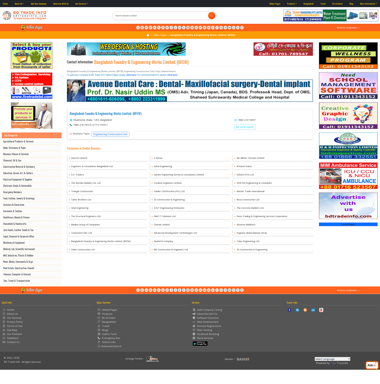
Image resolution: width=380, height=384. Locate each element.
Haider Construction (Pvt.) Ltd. (168, 191)
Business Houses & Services (16, 154)
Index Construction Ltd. (82, 249)
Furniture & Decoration (13, 204)
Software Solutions (207, 317)
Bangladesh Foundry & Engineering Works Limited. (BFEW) (105, 113)
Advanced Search (111, 346)
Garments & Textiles (12, 211)
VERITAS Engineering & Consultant (253, 182)
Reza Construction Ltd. (247, 199)
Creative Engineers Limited (166, 182)
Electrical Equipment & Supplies (17, 179)
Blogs (105, 330)
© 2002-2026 (11, 357)
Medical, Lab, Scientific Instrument (19, 249)
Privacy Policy (14, 321)
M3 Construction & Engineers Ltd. (169, 249)
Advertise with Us (206, 313)
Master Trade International (249, 191)
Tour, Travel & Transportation (16, 280)
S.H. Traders (76, 174)
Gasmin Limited (160, 224)
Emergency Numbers (12, 192)
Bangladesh (309, 3)
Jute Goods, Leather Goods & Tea (18, 230)
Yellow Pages (274, 3)
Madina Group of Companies (84, 224)
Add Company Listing (209, 309)
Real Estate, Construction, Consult (18, 268)
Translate (342, 363)
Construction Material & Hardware (19, 166)
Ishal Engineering (78, 207)
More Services (204, 338)
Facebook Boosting (207, 334)
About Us (18, 3)
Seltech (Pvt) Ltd (244, 174)
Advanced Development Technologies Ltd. (174, 232)
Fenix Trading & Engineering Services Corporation (260, 216)
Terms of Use (14, 326)
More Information (367, 3)
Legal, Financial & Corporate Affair (18, 236)
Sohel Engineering (161, 166)
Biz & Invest (337, 3)
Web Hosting (204, 330)
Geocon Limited (78, 157)
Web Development (207, 321)
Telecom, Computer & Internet (17, 274)
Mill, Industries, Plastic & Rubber (18, 255)
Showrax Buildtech (244, 224)
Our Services (80, 3)
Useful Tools (109, 334)
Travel (323, 3)
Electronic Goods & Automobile (17, 185)
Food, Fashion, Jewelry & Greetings (19, 198)
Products (291, 3)
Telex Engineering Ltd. (246, 241)
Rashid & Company (162, 241)
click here (131, 75)
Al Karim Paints (243, 166)
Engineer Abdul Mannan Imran (250, 232)
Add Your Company (38, 3)
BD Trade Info (12, 361)
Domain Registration (208, 326)
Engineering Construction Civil (110, 134)
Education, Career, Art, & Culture (18, 173)
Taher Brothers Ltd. (80, 199)
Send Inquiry (246, 127)
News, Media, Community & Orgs (18, 261)
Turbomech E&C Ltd (80, 232)
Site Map (11, 330)
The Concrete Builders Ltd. (249, 207)
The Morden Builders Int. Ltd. (85, 182)
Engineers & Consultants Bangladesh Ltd (91, 166)
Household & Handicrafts (14, 224)
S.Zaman (156, 157)
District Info (108, 342)
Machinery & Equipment (14, 242)
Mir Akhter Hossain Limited (249, 157)
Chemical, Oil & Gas (12, 160)
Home (5, 3)
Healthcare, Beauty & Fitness (16, 217)
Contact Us (13, 342)
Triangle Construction (81, 191)
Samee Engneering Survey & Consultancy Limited (177, 174)
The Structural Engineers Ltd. (85, 216)
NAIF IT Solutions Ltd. (163, 216)
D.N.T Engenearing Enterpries (167, 207)
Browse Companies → (348, 27)
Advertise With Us (60, 3)
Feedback (12, 338)
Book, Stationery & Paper (14, 148)
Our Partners (14, 334)
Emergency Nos (110, 338)
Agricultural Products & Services (18, 141)
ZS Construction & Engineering (168, 199)
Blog (351, 3)
